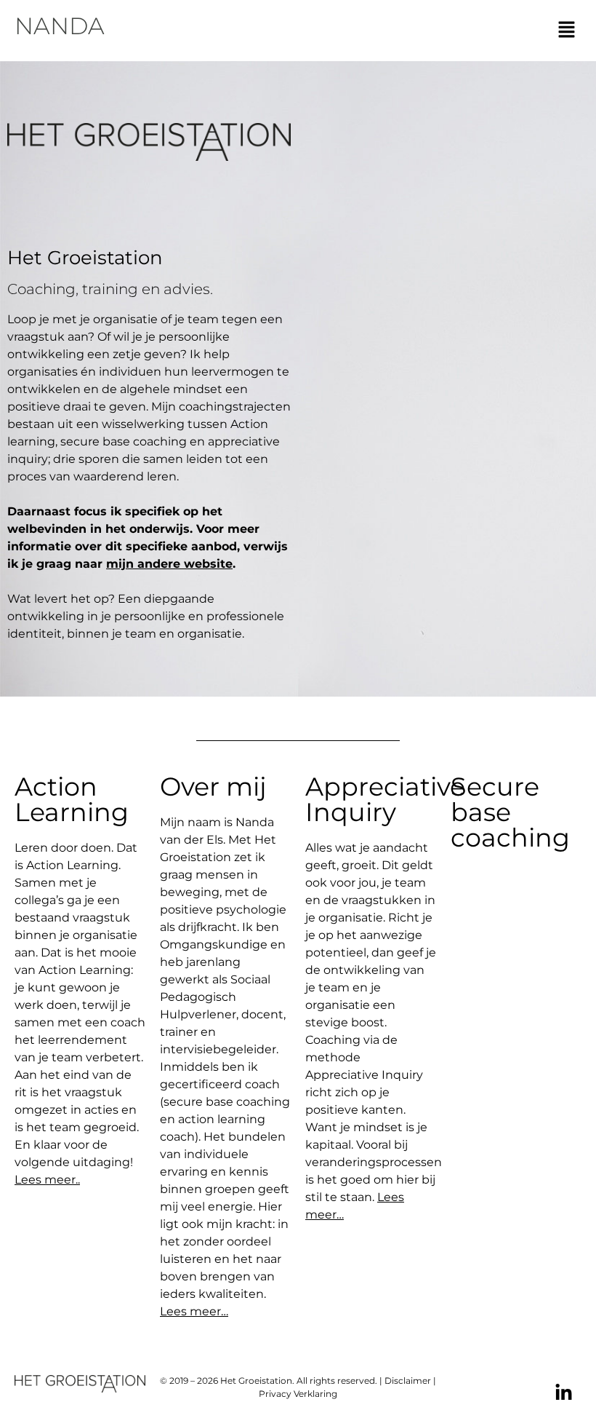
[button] (566, 31)
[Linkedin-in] (563, 1392)
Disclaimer (407, 1380)
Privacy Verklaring (298, 1393)
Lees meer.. (47, 1180)
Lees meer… (194, 1311)
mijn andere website (169, 564)
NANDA (60, 26)
